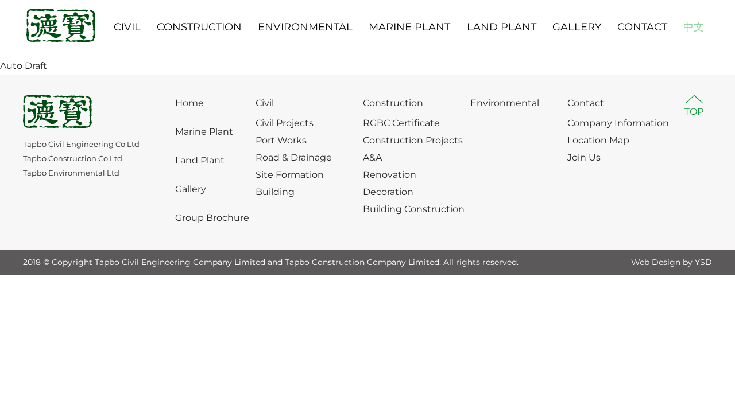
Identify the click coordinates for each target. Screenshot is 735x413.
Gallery (190, 189)
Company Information (618, 123)
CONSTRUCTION (199, 27)
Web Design (655, 262)
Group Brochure (212, 217)
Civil (265, 103)
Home (189, 103)
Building (275, 191)
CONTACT (642, 27)
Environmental (504, 103)
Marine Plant (204, 131)
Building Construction (414, 209)
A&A (372, 157)
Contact (585, 103)
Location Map (598, 140)
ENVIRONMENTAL (305, 27)
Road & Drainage (294, 157)
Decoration (388, 191)
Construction (393, 103)
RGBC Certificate (401, 123)
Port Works (281, 140)
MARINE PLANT (409, 27)
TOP (693, 111)
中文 (693, 27)
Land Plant (200, 160)
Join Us (584, 157)
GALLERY (576, 27)
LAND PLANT (501, 27)
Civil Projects (285, 123)
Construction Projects (413, 140)
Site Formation (290, 174)
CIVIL (127, 27)
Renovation (389, 174)
